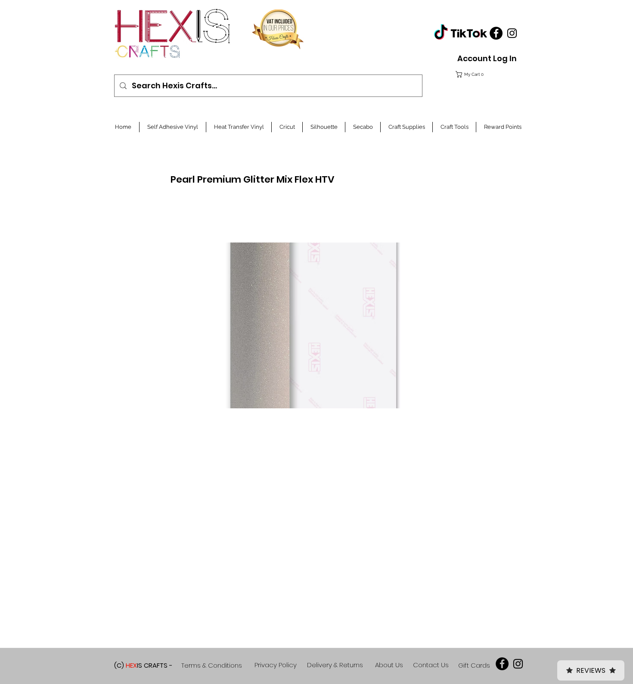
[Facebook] (496, 33)
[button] (485, 74)
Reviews (590, 670)
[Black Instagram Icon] (512, 33)
